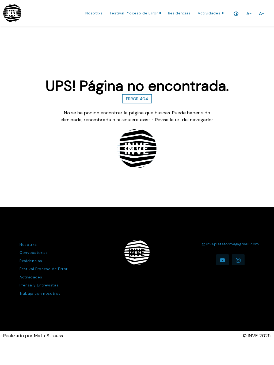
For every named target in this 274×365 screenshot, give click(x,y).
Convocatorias (34, 252)
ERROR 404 (137, 99)
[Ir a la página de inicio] (12, 13)
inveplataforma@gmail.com (232, 244)
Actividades (209, 13)
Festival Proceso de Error (134, 13)
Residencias (179, 13)
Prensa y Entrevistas (39, 285)
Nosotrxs (93, 13)
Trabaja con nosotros (40, 293)
